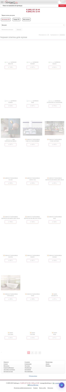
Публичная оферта (33, 376)
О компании (28, 364)
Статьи (6, 364)
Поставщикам (28, 371)
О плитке (27, 362)
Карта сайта (42, 388)
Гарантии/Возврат (9, 367)
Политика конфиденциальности (23, 388)
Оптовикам (28, 369)
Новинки (48, 365)
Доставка (27, 365)
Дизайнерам (28, 367)
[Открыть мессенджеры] (61, 385)
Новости (6, 362)
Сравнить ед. (60, 1)
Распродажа (49, 362)
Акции (47, 364)
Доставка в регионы (9, 369)
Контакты (6, 365)
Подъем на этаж (8, 371)
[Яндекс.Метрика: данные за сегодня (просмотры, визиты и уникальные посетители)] (33, 385)
